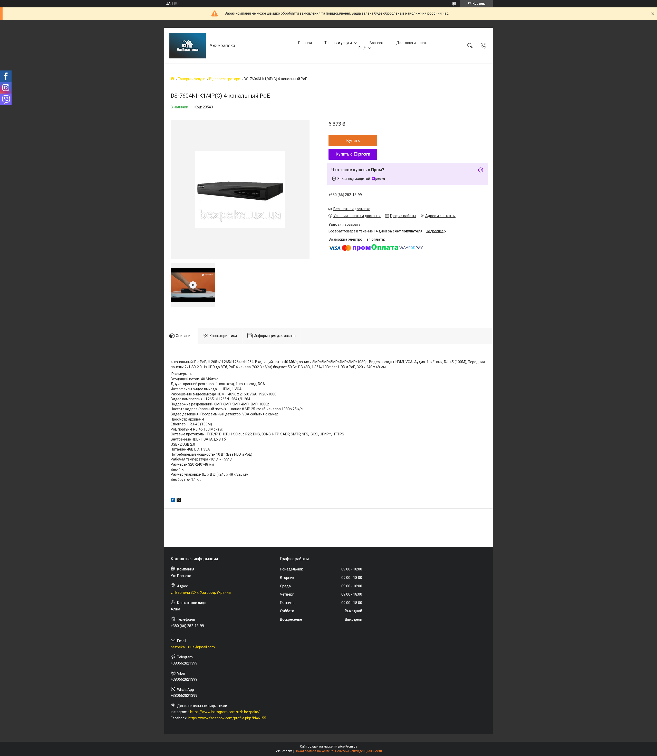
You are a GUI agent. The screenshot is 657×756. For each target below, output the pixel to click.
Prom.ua (351, 746)
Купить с (344, 154)
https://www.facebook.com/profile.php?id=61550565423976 (228, 718)
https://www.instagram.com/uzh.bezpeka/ (225, 712)
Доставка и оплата (412, 43)
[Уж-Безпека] (187, 45)
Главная (305, 43)
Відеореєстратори (224, 79)
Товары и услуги (338, 43)
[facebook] (173, 500)
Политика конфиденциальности (358, 751)
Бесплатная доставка (351, 209)
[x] (179, 500)
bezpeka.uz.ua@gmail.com (193, 647)
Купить (353, 140)
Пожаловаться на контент (314, 751)
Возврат (377, 43)
